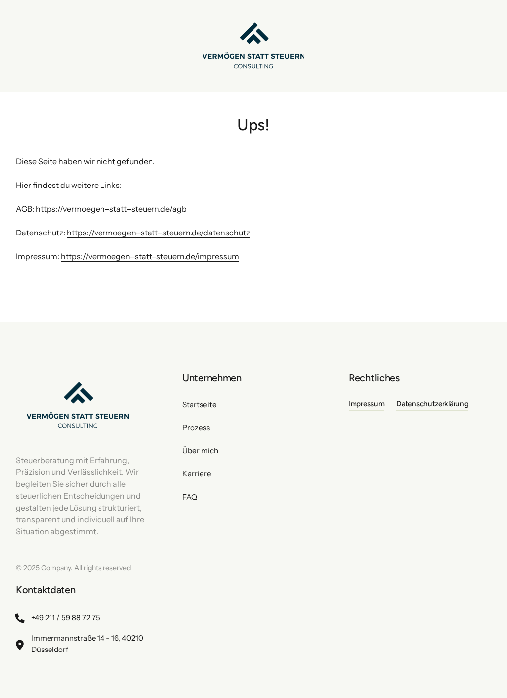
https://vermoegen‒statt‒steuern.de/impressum (150, 256)
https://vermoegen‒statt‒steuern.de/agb (112, 209)
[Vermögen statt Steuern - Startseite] (253, 46)
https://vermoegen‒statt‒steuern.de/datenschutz (158, 232)
